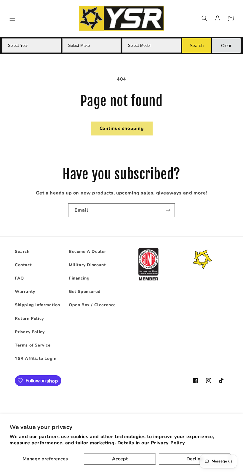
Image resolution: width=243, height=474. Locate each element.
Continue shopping (122, 128)
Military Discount (87, 265)
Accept (120, 459)
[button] (12, 18)
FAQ (19, 278)
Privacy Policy (168, 443)
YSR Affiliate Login (35, 358)
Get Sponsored (85, 291)
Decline (194, 459)
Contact (23, 265)
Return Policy (29, 318)
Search (22, 251)
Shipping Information (37, 305)
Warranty (25, 291)
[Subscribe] (168, 210)
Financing (79, 278)
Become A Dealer (87, 251)
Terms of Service (33, 345)
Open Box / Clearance (92, 305)
